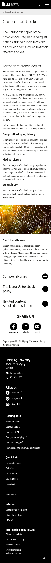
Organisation (11, 483)
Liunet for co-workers (15, 509)
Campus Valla (12, 426)
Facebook (15, 392)
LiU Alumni (11, 473)
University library (13, 462)
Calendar (10, 468)
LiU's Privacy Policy (15, 539)
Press (8, 489)
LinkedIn (15, 403)
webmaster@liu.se (14, 553)
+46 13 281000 (15, 377)
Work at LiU (11, 494)
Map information (13, 421)
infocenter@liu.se (16, 372)
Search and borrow (14, 12)
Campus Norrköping (15, 437)
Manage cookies (13, 544)
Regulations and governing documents (23, 447)
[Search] (38, 4)
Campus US (11, 431)
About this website (14, 533)
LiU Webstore (12, 478)
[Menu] (46, 4)
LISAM (9, 520)
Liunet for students (14, 514)
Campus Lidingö (13, 442)
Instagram (15, 398)
